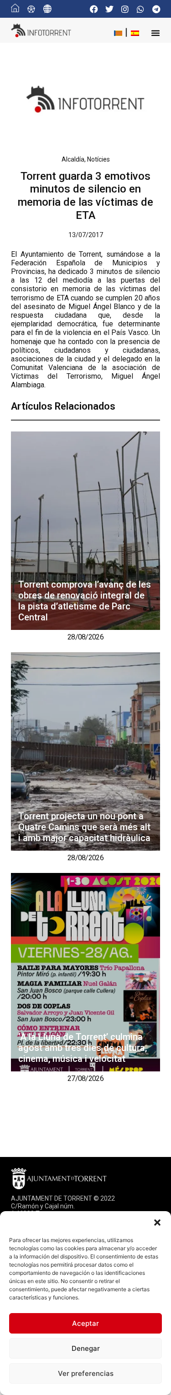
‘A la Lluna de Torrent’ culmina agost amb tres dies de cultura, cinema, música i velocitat (82, 1047)
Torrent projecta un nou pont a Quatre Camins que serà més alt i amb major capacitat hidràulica (84, 827)
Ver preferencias (86, 1373)
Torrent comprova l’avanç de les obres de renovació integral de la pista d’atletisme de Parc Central (84, 601)
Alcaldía (73, 159)
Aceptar (85, 1323)
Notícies (98, 159)
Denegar (86, 1348)
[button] (157, 1222)
